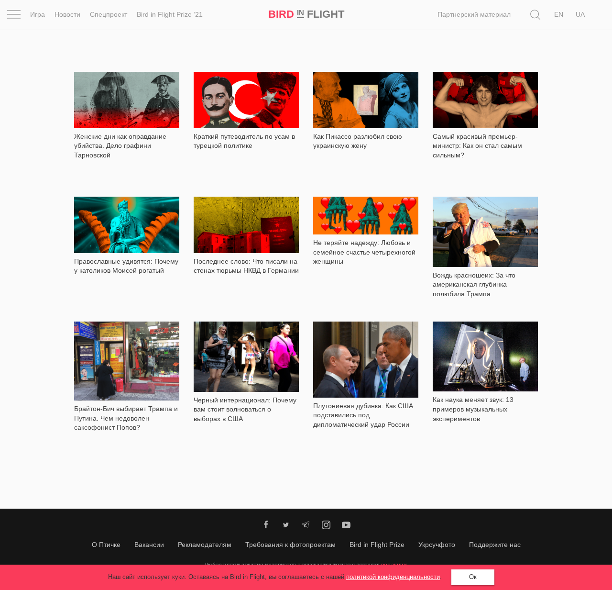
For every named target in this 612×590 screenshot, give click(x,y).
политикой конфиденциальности (393, 576)
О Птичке (106, 544)
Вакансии (149, 544)
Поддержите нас (495, 544)
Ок (473, 576)
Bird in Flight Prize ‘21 (170, 14)
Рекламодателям (204, 544)
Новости (67, 14)
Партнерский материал (474, 14)
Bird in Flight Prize (377, 544)
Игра (37, 14)
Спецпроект (108, 14)
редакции (394, 564)
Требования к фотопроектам (290, 544)
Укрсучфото (436, 544)
